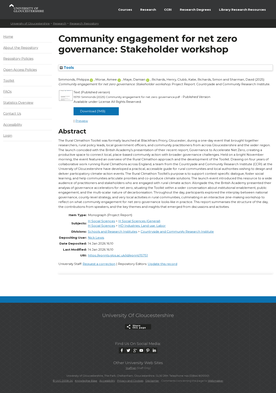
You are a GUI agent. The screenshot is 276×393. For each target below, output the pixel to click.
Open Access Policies (20, 70)
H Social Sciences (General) (139, 221)
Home (8, 37)
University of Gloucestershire (30, 23)
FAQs (7, 92)
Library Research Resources (242, 10)
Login (7, 136)
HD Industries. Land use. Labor (142, 226)
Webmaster (215, 380)
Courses (125, 10)
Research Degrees (195, 10)
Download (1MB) (92, 111)
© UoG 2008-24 (63, 380)
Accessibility (12, 125)
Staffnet (131, 368)
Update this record (162, 264)
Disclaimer (152, 380)
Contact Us (12, 114)
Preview (81, 121)
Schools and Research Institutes (112, 231)
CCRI (168, 10)
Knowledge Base (86, 380)
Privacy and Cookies (130, 380)
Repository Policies (18, 59)
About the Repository (20, 48)
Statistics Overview (18, 103)
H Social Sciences (101, 221)
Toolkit (8, 81)
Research (148, 10)
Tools (68, 67)
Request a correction (99, 264)
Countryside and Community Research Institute (177, 231)
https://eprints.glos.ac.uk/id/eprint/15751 (118, 255)
